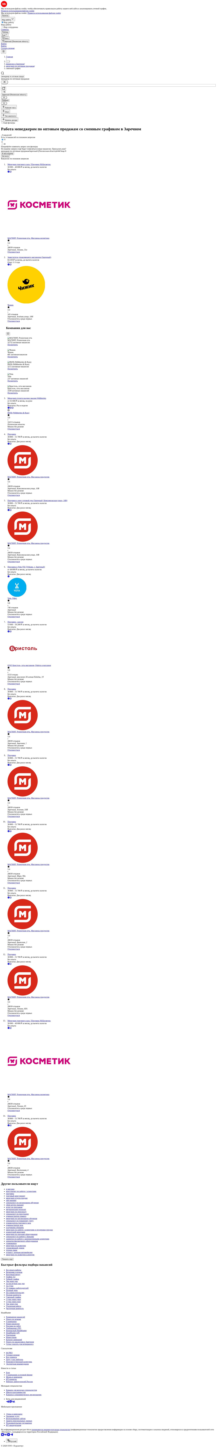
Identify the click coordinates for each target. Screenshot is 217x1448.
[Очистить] (4, 82)
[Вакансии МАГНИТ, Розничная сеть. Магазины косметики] (111, 205)
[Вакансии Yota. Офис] (111, 587)
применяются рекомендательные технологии (51, 1430)
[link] (5, 38)
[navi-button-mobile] (3, 52)
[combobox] (12, 76)
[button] (4, 44)
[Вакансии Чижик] (111, 285)
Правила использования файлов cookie (44, 13)
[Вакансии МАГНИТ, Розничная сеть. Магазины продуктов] (111, 460)
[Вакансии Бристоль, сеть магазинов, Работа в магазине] (111, 648)
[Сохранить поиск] (3, 89)
